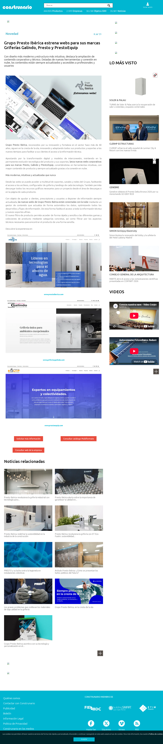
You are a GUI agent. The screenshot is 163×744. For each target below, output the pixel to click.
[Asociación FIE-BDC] (93, 708)
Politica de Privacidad (15, 723)
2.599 (74, 11)
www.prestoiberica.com (53, 294)
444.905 (53, 11)
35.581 (118, 11)
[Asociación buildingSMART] (120, 708)
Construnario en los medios (18, 728)
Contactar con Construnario (19, 703)
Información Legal (13, 718)
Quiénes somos (11, 698)
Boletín (7, 713)
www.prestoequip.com (53, 425)
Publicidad (9, 708)
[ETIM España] (147, 708)
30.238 (96, 11)
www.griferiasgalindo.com (53, 360)
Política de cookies (156, 734)
